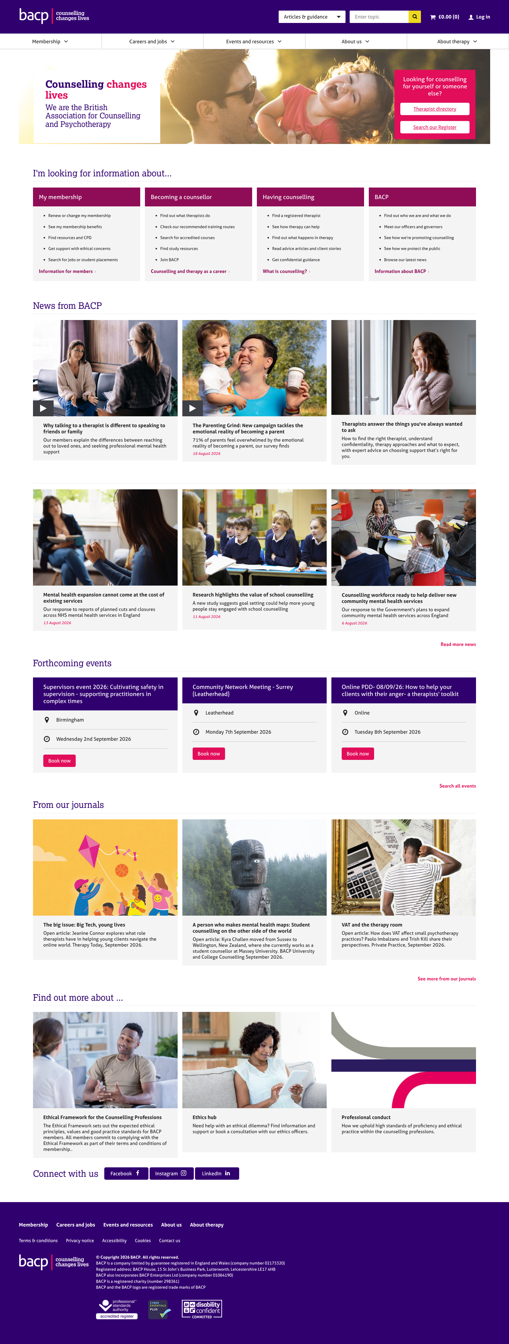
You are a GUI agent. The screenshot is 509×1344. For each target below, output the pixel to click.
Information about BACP (400, 271)
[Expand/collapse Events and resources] (279, 41)
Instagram (167, 1173)
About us (352, 41)
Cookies (143, 1240)
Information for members (66, 271)
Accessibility (114, 1240)
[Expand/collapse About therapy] (475, 41)
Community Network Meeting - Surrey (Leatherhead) (243, 690)
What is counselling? (285, 271)
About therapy (453, 41)
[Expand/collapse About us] (367, 41)
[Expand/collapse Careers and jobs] (172, 41)
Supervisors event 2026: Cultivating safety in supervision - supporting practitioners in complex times (103, 694)
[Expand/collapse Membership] (66, 41)
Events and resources (250, 41)
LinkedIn (212, 1173)
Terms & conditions (38, 1240)
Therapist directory (435, 109)
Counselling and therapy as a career (189, 271)
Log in (483, 17)
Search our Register (435, 127)
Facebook (121, 1173)
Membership (46, 41)
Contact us (169, 1240)
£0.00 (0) (448, 17)
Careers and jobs (148, 41)
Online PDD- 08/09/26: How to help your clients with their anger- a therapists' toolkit (400, 690)
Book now (59, 761)
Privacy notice (80, 1240)
